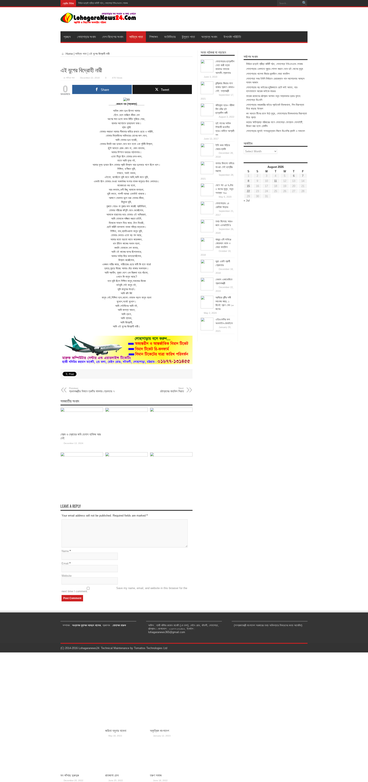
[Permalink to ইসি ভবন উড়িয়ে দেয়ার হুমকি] (207, 155)
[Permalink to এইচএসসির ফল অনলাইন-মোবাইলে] (207, 329)
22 (248, 191)
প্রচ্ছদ (67, 36)
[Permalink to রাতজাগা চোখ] (126, 455)
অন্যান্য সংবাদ (209, 36)
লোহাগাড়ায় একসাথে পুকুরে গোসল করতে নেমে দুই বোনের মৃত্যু (274, 68)
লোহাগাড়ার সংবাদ (86, 36)
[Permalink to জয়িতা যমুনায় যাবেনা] (126, 410)
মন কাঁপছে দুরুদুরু (69, 775)
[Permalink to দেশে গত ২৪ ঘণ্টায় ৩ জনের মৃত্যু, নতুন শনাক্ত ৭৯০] (207, 195)
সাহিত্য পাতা (136, 36)
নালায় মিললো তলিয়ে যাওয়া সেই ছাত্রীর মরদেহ (225, 167)
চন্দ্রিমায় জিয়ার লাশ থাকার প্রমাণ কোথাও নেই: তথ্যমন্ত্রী (225, 87)
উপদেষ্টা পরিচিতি (232, 36)
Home (69, 53)
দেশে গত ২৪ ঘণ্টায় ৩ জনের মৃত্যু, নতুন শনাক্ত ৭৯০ (224, 189)
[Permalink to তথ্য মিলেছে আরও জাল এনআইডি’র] (207, 231)
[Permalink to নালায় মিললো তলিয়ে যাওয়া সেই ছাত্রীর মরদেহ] (207, 173)
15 (248, 186)
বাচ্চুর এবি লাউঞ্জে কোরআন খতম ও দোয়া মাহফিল (223, 243)
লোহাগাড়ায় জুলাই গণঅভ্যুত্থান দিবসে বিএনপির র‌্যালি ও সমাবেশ (275, 131)
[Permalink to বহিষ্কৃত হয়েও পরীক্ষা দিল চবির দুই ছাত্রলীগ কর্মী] (207, 115)
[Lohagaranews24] (98, 21)
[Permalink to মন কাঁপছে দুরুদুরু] (81, 455)
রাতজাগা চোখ (112, 775)
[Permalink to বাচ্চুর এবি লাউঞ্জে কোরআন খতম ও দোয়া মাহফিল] (207, 249)
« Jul (247, 200)
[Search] (304, 3)
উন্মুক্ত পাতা (188, 36)
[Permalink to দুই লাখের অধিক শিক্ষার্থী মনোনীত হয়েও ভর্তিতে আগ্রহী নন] (207, 133)
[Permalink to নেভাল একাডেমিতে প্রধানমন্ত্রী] (207, 289)
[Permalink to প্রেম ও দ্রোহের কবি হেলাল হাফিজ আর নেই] (81, 410)
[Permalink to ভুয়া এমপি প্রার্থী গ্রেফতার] (207, 271)
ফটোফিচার (169, 36)
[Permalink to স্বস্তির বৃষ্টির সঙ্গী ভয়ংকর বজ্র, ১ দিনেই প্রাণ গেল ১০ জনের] (207, 307)
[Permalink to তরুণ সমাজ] (171, 455)
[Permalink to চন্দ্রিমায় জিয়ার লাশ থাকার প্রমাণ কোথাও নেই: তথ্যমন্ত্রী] (207, 93)
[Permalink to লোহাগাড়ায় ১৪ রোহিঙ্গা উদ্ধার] (207, 213)
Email (65, 563)
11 (275, 181)
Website (67, 575)
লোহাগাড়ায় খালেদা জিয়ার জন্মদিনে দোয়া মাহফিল (268, 73)
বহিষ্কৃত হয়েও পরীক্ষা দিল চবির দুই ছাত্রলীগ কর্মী (225, 109)
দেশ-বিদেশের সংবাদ (112, 36)
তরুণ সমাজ (156, 775)
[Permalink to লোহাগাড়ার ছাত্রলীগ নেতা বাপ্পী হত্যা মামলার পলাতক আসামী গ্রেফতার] (207, 71)
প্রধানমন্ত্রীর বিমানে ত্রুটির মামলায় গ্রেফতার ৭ (92, 390)
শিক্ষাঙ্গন (153, 36)
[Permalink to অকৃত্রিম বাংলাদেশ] (171, 410)
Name (65, 551)
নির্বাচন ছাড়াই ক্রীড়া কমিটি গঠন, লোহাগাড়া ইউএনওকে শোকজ (103, 3)
